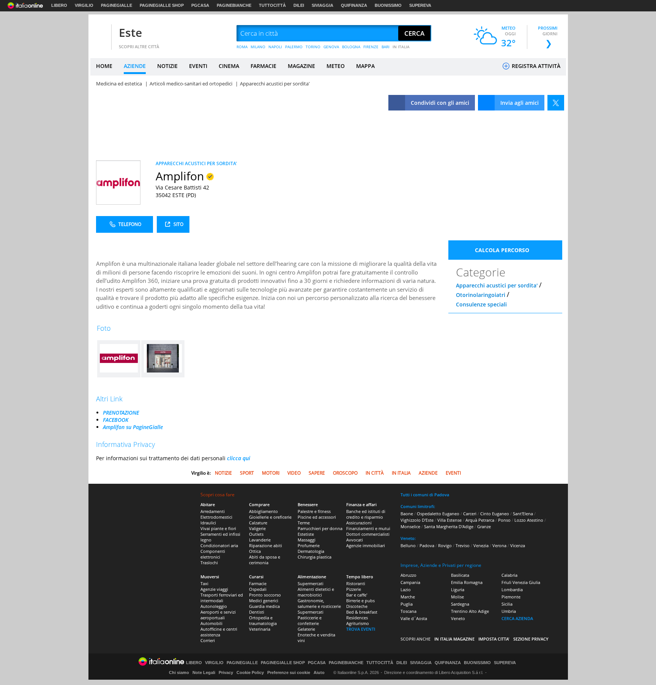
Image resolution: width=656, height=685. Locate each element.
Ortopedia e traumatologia (263, 620)
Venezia (481, 545)
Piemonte (510, 597)
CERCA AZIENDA (517, 618)
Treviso (463, 545)
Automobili (211, 623)
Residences (357, 617)
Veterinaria (259, 629)
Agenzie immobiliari (365, 545)
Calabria (509, 575)
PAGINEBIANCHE (234, 5)
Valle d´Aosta (414, 618)
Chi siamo (179, 672)
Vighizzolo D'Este (417, 520)
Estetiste (306, 534)
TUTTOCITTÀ (272, 5)
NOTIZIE (167, 65)
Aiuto (319, 672)
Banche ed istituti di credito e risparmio (365, 514)
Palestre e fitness (314, 511)
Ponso (504, 520)
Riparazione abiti (265, 545)
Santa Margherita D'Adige (448, 526)
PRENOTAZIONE (121, 412)
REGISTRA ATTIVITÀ (535, 65)
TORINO (313, 46)
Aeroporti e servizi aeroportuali (218, 614)
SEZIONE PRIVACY (531, 639)
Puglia (407, 604)
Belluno (408, 545)
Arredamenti (212, 511)
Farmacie (257, 583)
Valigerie (257, 528)
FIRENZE (370, 46)
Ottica (255, 551)
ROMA (242, 46)
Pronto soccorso (265, 595)
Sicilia (506, 604)
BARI (386, 46)
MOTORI (270, 473)
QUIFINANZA (354, 5)
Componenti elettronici (212, 554)
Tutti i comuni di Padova (425, 494)
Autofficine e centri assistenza (218, 632)
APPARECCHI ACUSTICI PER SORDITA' (196, 163)
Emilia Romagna (467, 582)
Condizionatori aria (219, 545)
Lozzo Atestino (528, 520)
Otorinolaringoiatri (480, 294)
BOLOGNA (351, 46)
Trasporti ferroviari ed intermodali (221, 597)
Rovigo (445, 545)
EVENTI (198, 65)
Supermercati (310, 583)
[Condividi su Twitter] (555, 102)
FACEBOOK (115, 419)
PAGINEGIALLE (116, 5)
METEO (335, 65)
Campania (410, 582)
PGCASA (200, 5)
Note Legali (203, 672)
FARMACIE (263, 65)
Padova (426, 545)
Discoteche (356, 606)
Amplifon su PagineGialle (133, 427)
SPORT (247, 473)
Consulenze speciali (481, 304)
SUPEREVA (420, 5)
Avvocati (354, 540)
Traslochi (209, 562)
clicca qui (238, 458)
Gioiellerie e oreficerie (270, 517)
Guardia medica (264, 606)
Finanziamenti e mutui (368, 528)
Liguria (457, 589)
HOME (104, 65)
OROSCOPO (345, 473)
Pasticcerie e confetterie (310, 620)
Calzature (258, 523)
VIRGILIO (84, 5)
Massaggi (306, 540)
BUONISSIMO (388, 5)
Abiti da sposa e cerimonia (264, 559)
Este (130, 32)
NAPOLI (275, 46)
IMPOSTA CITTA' (493, 639)
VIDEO (294, 473)
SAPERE (317, 473)
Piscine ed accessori (317, 517)
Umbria (508, 611)
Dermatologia (311, 551)
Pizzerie (353, 589)
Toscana (408, 611)
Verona (499, 545)
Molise (457, 597)
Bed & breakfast (361, 612)
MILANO (258, 46)
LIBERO (59, 5)
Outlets (256, 534)
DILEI (298, 5)
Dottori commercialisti (368, 534)
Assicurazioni (359, 523)
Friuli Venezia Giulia (520, 582)
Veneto (458, 618)
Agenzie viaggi (214, 589)
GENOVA (331, 46)
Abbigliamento (263, 511)
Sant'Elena (523, 513)
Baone (407, 513)
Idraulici (208, 523)
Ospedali (257, 589)
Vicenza (517, 545)
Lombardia (512, 589)
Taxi (204, 583)
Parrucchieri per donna (320, 528)
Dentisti (256, 612)
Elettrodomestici (216, 517)
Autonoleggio (213, 606)
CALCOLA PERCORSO (502, 250)
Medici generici (263, 600)
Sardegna (460, 604)
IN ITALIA (401, 46)
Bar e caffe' (356, 595)
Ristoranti (355, 583)
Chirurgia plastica (314, 557)
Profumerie (309, 545)
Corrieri (207, 640)
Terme (304, 523)
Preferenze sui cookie (288, 672)
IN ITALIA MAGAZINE (454, 639)
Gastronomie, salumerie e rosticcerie (319, 603)
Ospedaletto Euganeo (438, 513)
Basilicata (460, 575)
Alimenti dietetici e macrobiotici (316, 592)
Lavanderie (260, 540)
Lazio (406, 589)
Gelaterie (306, 629)
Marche (408, 597)
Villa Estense (449, 520)
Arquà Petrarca (479, 520)
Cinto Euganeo (494, 513)
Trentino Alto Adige (470, 611)
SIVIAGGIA (322, 5)
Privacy (226, 672)
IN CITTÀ (375, 473)
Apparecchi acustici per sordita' (497, 285)
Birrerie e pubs (360, 600)
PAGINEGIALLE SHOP (162, 5)
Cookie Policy (250, 672)
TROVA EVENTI (360, 629)
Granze (484, 526)
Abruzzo (408, 575)
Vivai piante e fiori (218, 528)
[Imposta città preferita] (99, 33)
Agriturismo (357, 623)
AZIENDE (135, 65)
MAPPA (365, 65)
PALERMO (294, 46)
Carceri (469, 513)
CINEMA (229, 65)
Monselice (410, 526)
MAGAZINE (301, 65)
